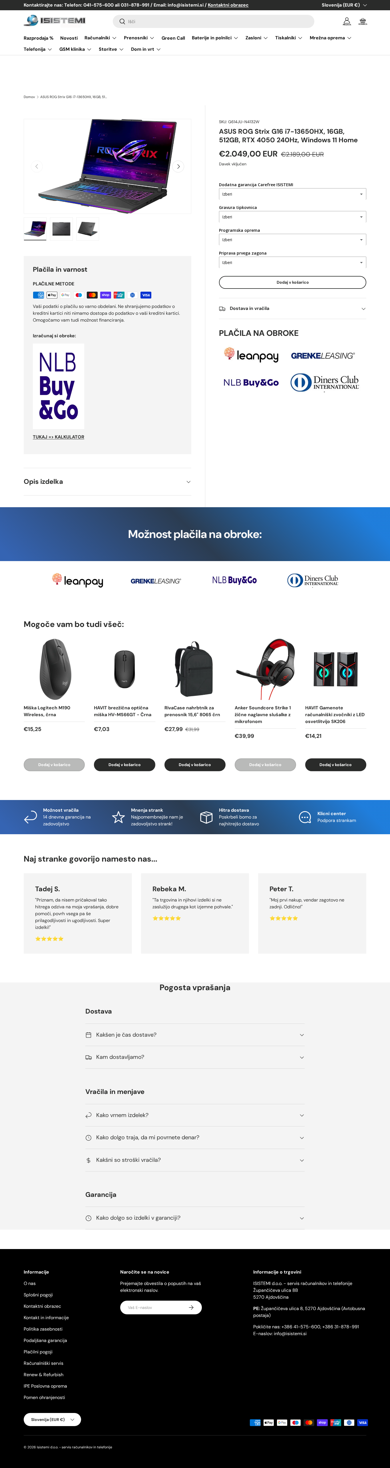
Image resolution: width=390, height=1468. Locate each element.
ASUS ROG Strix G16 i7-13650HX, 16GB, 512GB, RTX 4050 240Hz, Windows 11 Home (74, 97)
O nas (30, 1283)
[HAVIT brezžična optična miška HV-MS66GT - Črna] (124, 669)
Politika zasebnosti (43, 1329)
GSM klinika (72, 49)
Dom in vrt (142, 49)
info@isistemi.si (290, 1334)
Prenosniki (136, 38)
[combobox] (213, 21)
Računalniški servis (43, 1363)
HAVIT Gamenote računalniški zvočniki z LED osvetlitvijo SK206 (335, 714)
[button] (363, 21)
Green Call (173, 38)
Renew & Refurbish (43, 1375)
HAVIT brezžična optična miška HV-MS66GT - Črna (122, 711)
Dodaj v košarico (293, 282)
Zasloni (253, 38)
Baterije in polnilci (212, 38)
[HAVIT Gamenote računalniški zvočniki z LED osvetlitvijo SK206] (335, 669)
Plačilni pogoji (38, 1352)
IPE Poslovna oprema (45, 1386)
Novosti (69, 38)
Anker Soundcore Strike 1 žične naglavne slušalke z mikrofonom (263, 714)
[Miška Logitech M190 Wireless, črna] (54, 669)
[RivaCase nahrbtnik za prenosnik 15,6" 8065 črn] (195, 669)
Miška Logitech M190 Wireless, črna (47, 711)
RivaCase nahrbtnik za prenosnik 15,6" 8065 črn (192, 711)
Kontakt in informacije (46, 1318)
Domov (29, 97)
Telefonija (34, 49)
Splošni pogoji (38, 1295)
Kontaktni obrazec (42, 1306)
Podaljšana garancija (45, 1340)
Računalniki (97, 38)
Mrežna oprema (327, 38)
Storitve (108, 49)
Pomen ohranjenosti (44, 1397)
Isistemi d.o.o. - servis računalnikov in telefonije (74, 1447)
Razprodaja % (38, 38)
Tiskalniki (285, 38)
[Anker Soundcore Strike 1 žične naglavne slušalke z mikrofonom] (265, 669)
